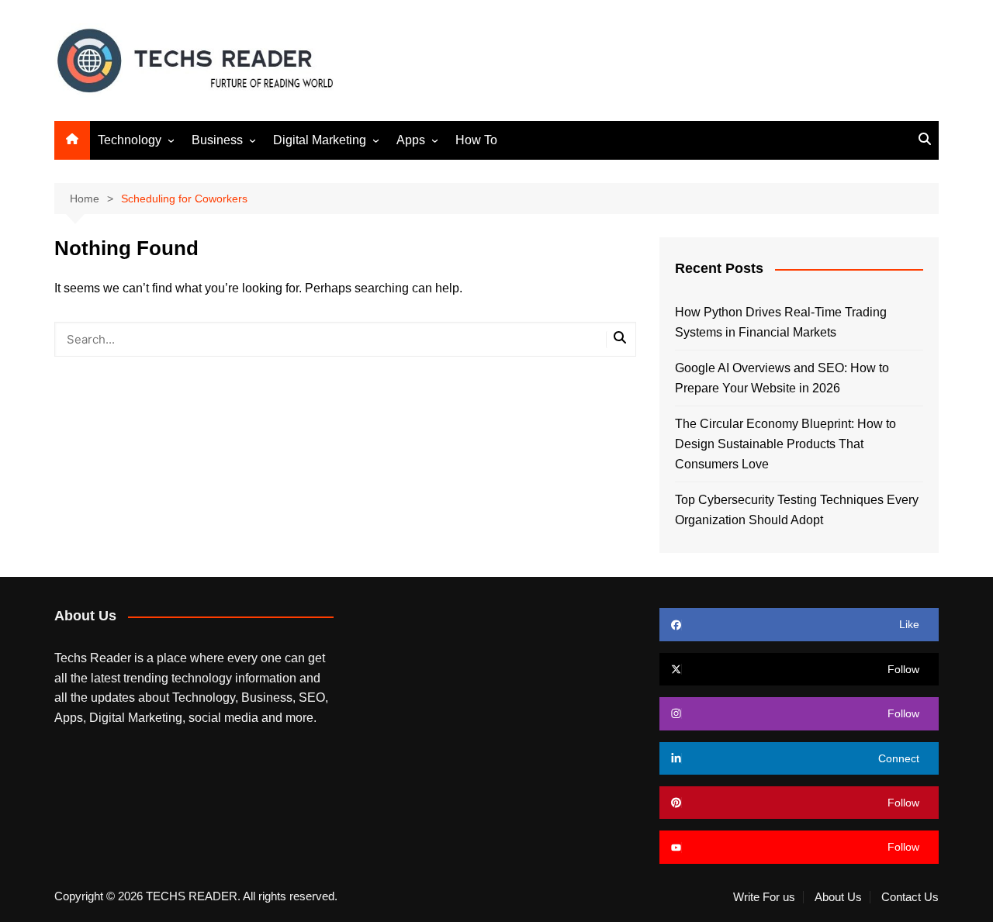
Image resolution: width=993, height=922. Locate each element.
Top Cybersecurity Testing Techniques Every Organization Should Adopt (797, 510)
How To (476, 140)
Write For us (764, 897)
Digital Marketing (319, 140)
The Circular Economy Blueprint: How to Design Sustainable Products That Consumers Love (785, 443)
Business (217, 140)
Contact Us (910, 897)
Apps (410, 140)
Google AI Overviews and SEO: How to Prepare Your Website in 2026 (782, 378)
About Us (838, 897)
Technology (129, 140)
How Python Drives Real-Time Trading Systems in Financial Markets (781, 322)
